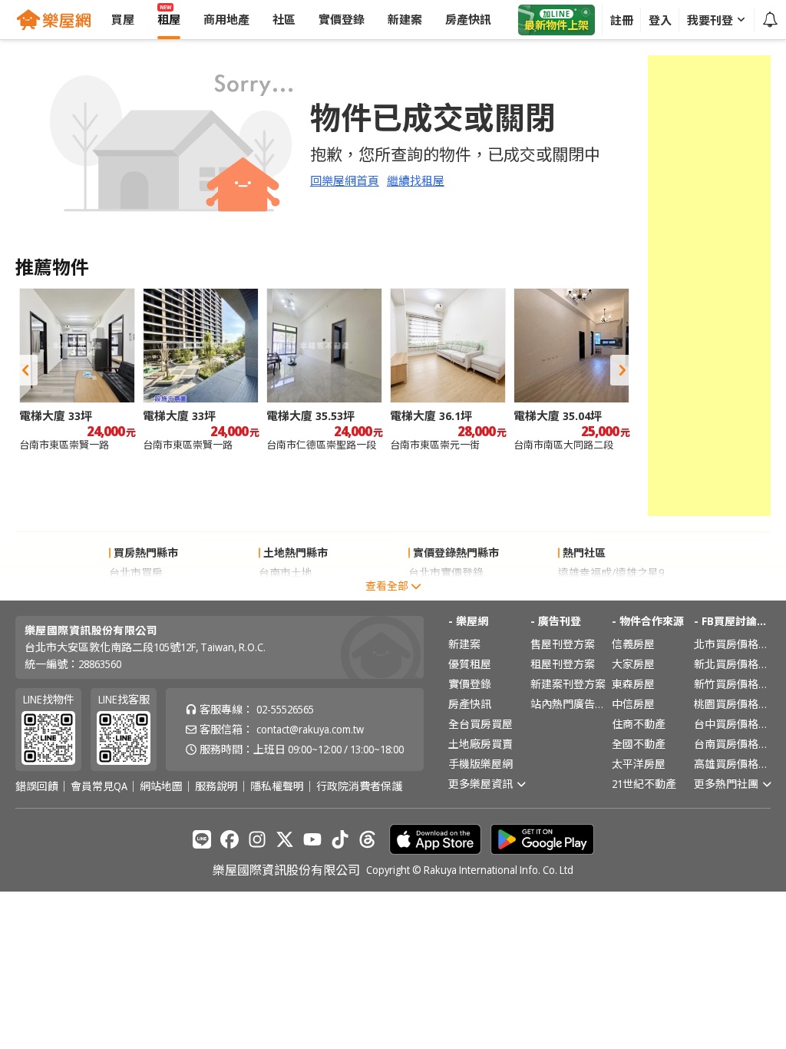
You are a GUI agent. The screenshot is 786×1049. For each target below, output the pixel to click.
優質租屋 (469, 664)
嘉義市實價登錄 (446, 592)
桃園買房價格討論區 (732, 704)
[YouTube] (312, 839)
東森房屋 (633, 684)
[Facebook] (229, 839)
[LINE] (202, 839)
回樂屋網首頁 (344, 180)
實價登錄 (469, 684)
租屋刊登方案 (562, 664)
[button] (25, 370)
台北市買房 (136, 572)
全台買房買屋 (480, 723)
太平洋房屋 (638, 763)
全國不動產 (638, 743)
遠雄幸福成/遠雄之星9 (611, 572)
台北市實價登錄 (446, 572)
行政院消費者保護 (359, 786)
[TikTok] (340, 839)
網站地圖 (161, 786)
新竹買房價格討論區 (732, 684)
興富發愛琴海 (590, 592)
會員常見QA (99, 786)
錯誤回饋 (36, 786)
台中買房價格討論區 (732, 723)
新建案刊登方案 (568, 684)
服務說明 (216, 786)
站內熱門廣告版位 (568, 704)
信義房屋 (633, 644)
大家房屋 (633, 664)
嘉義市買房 (136, 592)
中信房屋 (633, 704)
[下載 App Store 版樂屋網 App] (435, 839)
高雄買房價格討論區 (732, 763)
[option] (77, 370)
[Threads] (367, 839)
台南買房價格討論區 (732, 743)
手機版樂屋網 (480, 763)
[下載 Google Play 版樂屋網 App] (542, 839)
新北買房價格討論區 (732, 664)
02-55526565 (285, 709)
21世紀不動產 (644, 783)
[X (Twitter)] (285, 839)
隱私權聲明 (277, 786)
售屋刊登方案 (562, 644)
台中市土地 (285, 592)
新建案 (464, 644)
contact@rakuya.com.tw (310, 729)
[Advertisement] (709, 285)
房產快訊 (469, 704)
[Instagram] (257, 839)
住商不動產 (638, 723)
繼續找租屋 (415, 180)
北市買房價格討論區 (732, 644)
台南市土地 (285, 572)
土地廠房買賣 (480, 743)
